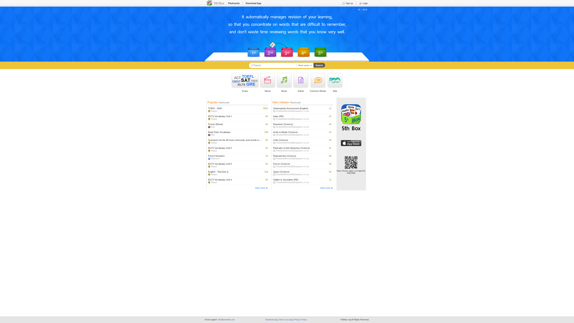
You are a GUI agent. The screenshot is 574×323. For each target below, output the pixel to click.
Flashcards (234, 3)
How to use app (286, 320)
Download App (253, 3)
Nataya (214, 111)
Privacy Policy (300, 320)
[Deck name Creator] (281, 65)
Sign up (349, 3)
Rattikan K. (216, 158)
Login (365, 3)
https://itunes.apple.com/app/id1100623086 (351, 172)
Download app (271, 320)
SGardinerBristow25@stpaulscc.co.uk (292, 111)
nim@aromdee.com (226, 320)
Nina (213, 127)
